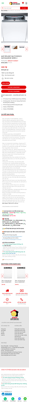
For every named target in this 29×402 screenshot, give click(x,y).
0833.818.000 (6, 225)
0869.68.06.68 (9, 223)
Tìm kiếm (24, 8)
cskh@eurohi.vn (8, 391)
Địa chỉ (25, 401)
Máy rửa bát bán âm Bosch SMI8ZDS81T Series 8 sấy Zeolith (20, 281)
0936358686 (13, 401)
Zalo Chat (19, 401)
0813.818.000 (15, 222)
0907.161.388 (5, 222)
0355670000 (5, 401)
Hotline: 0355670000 (14, 87)
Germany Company (13, 61)
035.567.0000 (8, 220)
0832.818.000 (19, 223)
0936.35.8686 (19, 220)
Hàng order (5, 83)
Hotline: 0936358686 (13, 91)
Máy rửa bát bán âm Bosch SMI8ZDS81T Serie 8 (7, 281)
